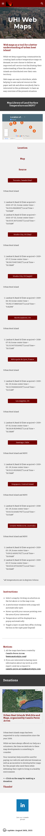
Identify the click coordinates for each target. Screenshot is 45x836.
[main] (22, 23)
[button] (3, 3)
